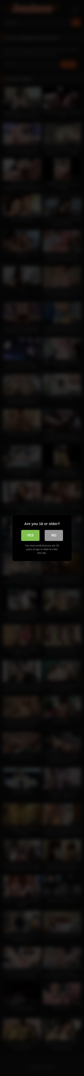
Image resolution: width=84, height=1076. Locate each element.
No (53, 535)
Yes (30, 535)
